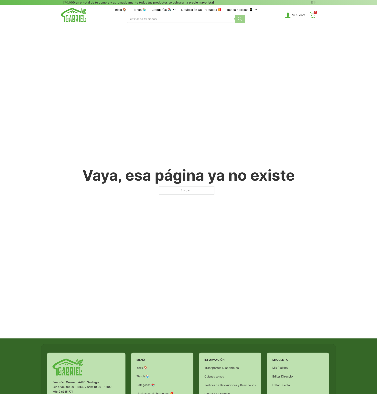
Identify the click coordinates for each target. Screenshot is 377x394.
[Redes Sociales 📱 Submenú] (255, 9)
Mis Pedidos (280, 367)
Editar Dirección (283, 376)
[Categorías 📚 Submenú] (174, 9)
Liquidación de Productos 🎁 (201, 10)
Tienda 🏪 (139, 10)
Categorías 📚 (161, 10)
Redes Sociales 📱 (240, 10)
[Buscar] (240, 19)
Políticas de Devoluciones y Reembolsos (230, 385)
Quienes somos (214, 376)
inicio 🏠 (120, 10)
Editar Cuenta (281, 385)
